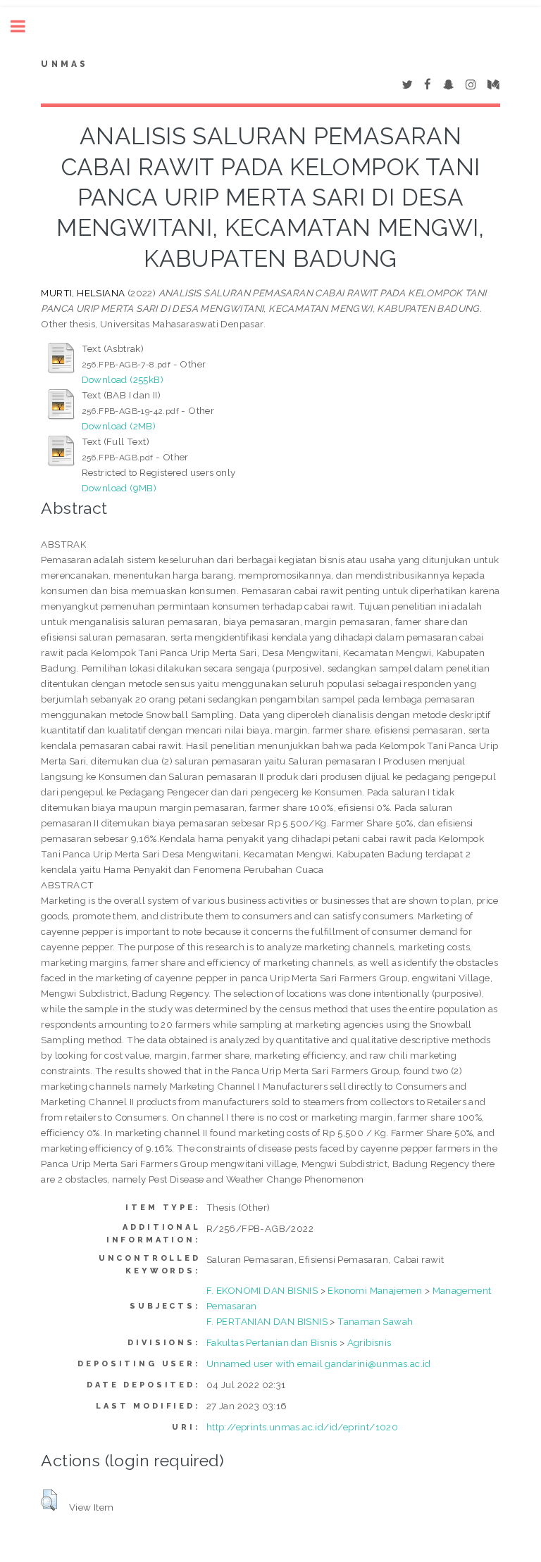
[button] (49, 1500)
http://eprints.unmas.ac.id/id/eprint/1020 (302, 1426)
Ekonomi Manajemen (375, 1290)
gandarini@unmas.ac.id (377, 1363)
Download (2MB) (119, 426)
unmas (64, 64)
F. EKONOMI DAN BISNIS (262, 1290)
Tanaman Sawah (375, 1321)
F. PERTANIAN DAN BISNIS (267, 1321)
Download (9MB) (119, 487)
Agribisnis (369, 1342)
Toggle (25, 26)
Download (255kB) (122, 379)
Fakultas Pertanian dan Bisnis (271, 1342)
